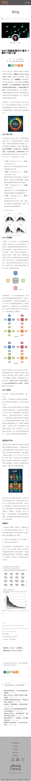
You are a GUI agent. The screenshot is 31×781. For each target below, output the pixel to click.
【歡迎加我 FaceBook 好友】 (12, 651)
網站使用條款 (15, 743)
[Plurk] (18, 65)
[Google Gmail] (15, 65)
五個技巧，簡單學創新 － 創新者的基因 (16, 704)
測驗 (17, 61)
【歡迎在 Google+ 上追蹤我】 (12, 648)
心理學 (13, 61)
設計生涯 (6, 19)
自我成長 (21, 61)
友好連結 (15, 755)
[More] (21, 65)
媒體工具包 (15, 752)
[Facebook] (9, 65)
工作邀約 (15, 749)
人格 (10, 61)
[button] (2, 779)
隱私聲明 (15, 746)
